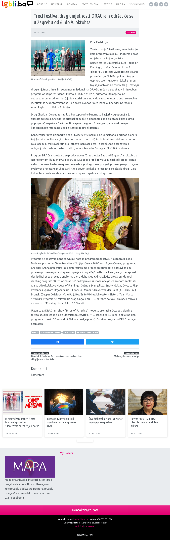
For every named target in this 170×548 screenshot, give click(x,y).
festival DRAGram (87, 332)
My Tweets (66, 453)
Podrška (79, 526)
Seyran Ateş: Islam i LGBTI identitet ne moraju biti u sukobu (144, 422)
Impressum (90, 526)
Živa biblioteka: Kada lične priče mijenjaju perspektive (106, 420)
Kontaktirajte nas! (85, 510)
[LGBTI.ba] (16, 4)
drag (35, 332)
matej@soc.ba (81, 519)
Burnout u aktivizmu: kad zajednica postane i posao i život (61, 422)
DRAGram (69, 332)
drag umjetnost (50, 332)
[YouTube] (151, 4)
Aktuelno (131, 32)
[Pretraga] (166, 4)
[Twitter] (161, 4)
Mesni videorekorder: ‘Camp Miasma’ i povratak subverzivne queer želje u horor (22, 422)
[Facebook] (156, 4)
